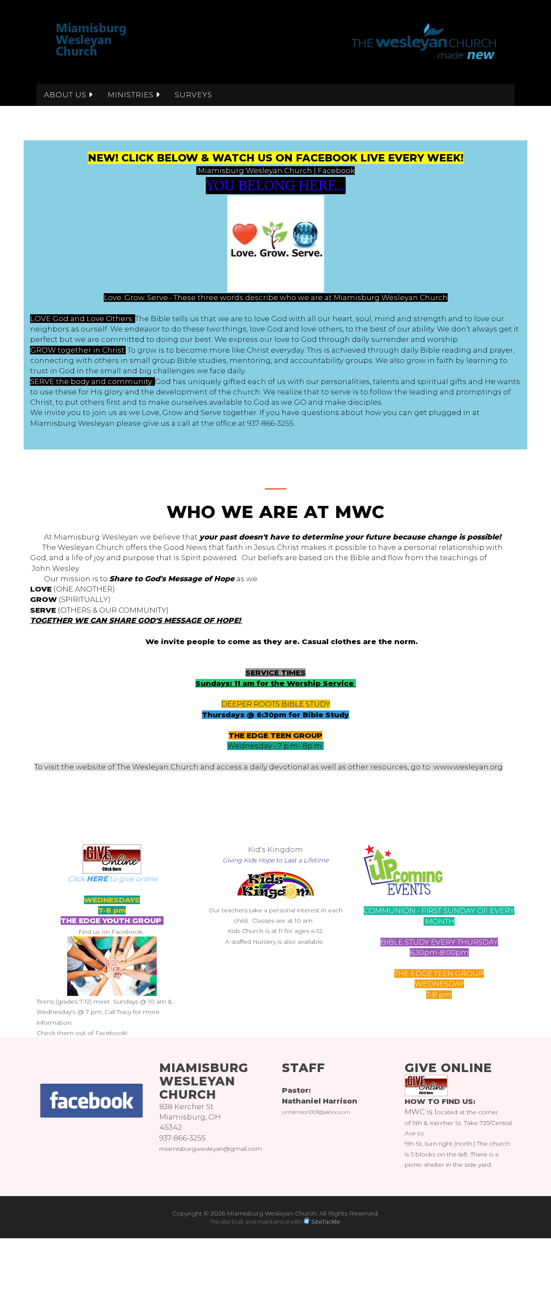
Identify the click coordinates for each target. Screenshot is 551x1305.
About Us (66, 94)
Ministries (132, 94)
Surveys (193, 94)
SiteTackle (325, 1221)
